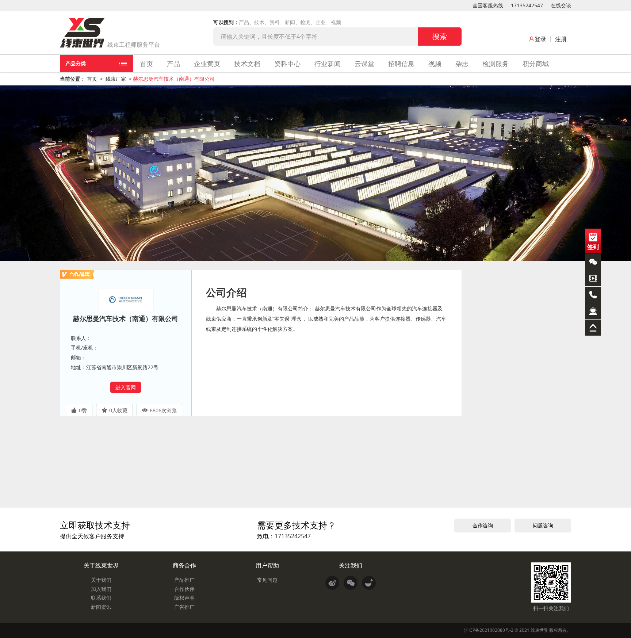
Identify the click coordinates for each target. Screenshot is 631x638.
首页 (146, 63)
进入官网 (125, 387)
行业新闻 (327, 63)
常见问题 (267, 579)
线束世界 (539, 630)
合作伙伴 (184, 588)
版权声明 (184, 597)
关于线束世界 (101, 565)
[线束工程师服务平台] (82, 32)
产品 (173, 63)
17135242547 (527, 5)
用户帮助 (267, 565)
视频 (434, 63)
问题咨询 (543, 525)
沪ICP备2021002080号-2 (488, 630)
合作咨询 (483, 525)
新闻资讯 (101, 606)
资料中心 (287, 63)
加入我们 (101, 588)
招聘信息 (401, 63)
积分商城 (536, 63)
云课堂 (364, 63)
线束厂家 (116, 78)
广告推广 (184, 606)
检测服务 (495, 63)
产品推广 (184, 579)
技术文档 (247, 63)
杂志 (462, 63)
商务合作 (184, 565)
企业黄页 (207, 63)
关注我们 (350, 565)
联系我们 (101, 597)
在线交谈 (561, 5)
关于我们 (101, 579)
